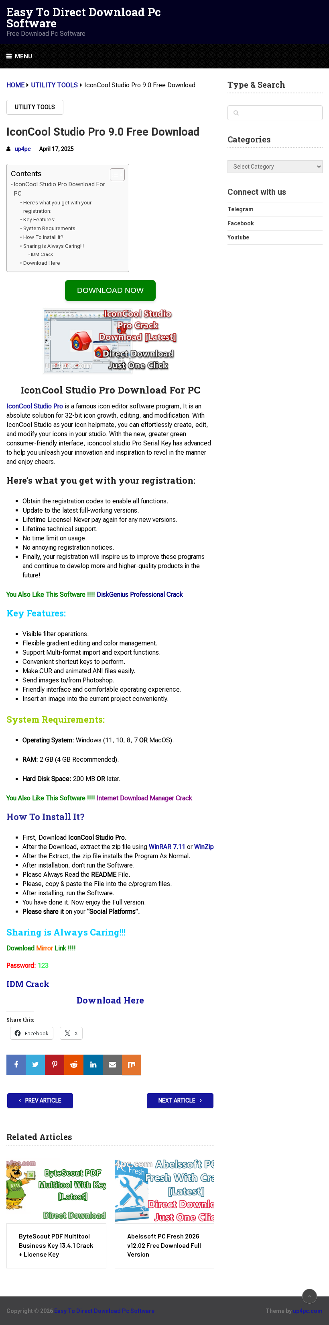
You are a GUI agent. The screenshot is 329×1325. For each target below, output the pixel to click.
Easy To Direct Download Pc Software (83, 17)
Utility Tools (35, 107)
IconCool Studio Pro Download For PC (59, 189)
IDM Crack (42, 254)
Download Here (41, 263)
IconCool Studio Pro (34, 406)
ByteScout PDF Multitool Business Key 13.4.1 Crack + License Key (56, 1245)
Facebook (240, 223)
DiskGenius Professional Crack (140, 594)
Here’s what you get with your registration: (57, 207)
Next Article (177, 1100)
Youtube (238, 237)
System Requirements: (50, 228)
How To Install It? (43, 237)
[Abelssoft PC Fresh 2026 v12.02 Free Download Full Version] (164, 1190)
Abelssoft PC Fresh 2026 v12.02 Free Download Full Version (164, 1245)
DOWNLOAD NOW (110, 290)
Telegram (240, 209)
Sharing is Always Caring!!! (53, 246)
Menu (23, 56)
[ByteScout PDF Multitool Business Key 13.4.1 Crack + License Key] (56, 1190)
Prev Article (42, 1100)
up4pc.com (308, 1311)
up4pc (23, 149)
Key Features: (39, 219)
